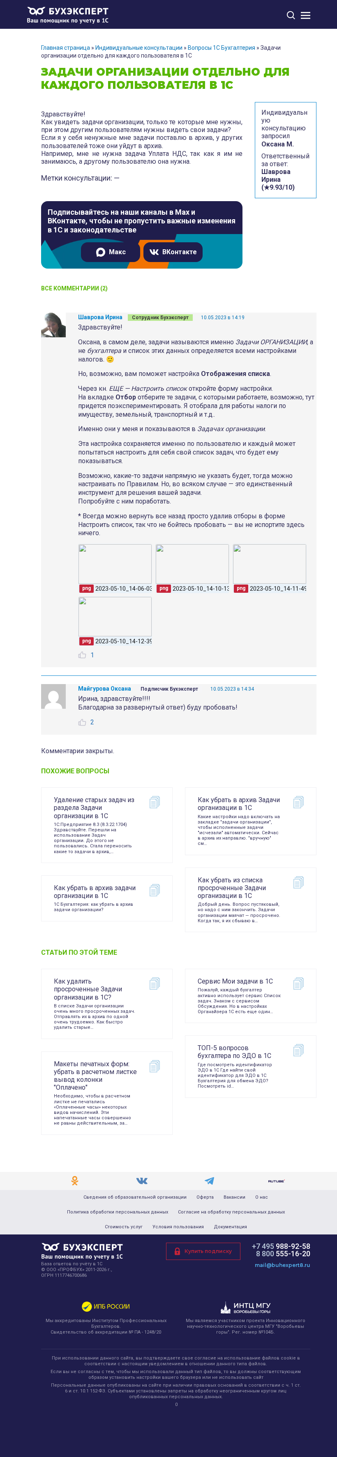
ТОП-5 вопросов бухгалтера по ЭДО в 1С (234, 1052)
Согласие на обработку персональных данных (231, 1212)
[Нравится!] (82, 655)
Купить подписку (208, 1251)
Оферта (205, 1197)
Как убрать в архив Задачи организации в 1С (239, 804)
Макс (117, 252)
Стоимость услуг (124, 1227)
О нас (261, 1197)
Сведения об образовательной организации (135, 1197)
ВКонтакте (179, 252)
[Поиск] (291, 15)
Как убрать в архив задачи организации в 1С (95, 892)
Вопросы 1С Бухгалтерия (221, 47)
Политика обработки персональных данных (117, 1212)
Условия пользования (178, 1227)
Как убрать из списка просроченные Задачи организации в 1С (232, 888)
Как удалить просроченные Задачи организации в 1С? (88, 989)
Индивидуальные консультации (138, 47)
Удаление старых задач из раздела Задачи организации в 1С (94, 807)
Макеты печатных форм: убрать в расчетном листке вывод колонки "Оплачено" (95, 1076)
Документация (230, 1227)
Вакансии (234, 1197)
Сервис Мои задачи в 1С (235, 981)
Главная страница (65, 47)
